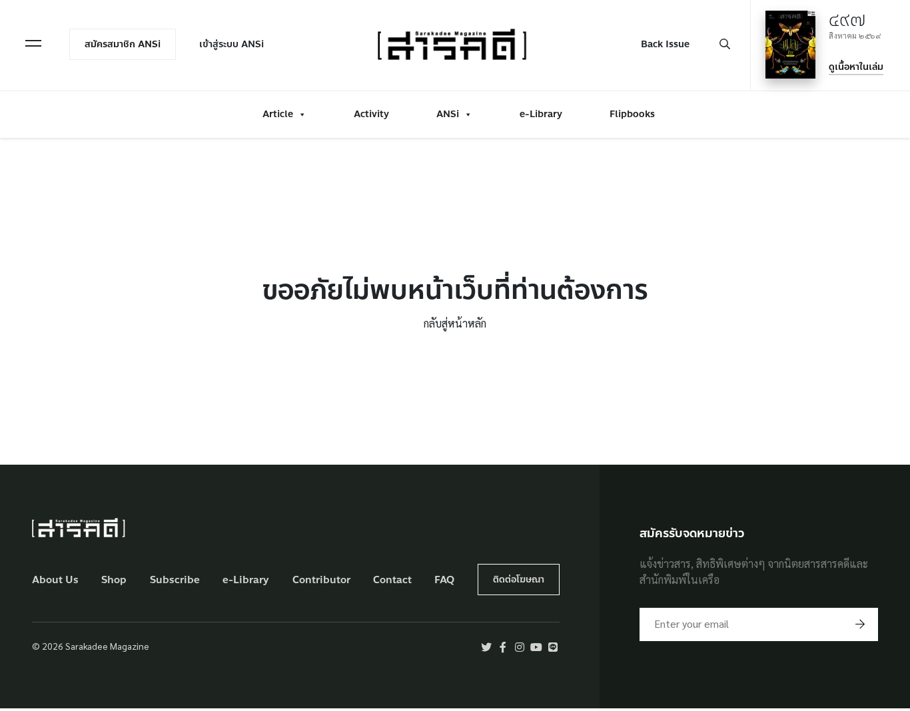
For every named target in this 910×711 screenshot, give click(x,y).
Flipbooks (632, 114)
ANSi (447, 114)
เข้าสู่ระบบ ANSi (231, 44)
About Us (55, 580)
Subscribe (175, 580)
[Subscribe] (860, 624)
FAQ (444, 580)
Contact (392, 580)
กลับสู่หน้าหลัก (455, 323)
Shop (114, 580)
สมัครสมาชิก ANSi (123, 44)
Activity (371, 114)
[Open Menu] (33, 43)
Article (277, 114)
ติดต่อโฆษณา (518, 580)
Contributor (321, 580)
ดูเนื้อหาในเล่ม (856, 67)
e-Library (541, 114)
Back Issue (665, 44)
